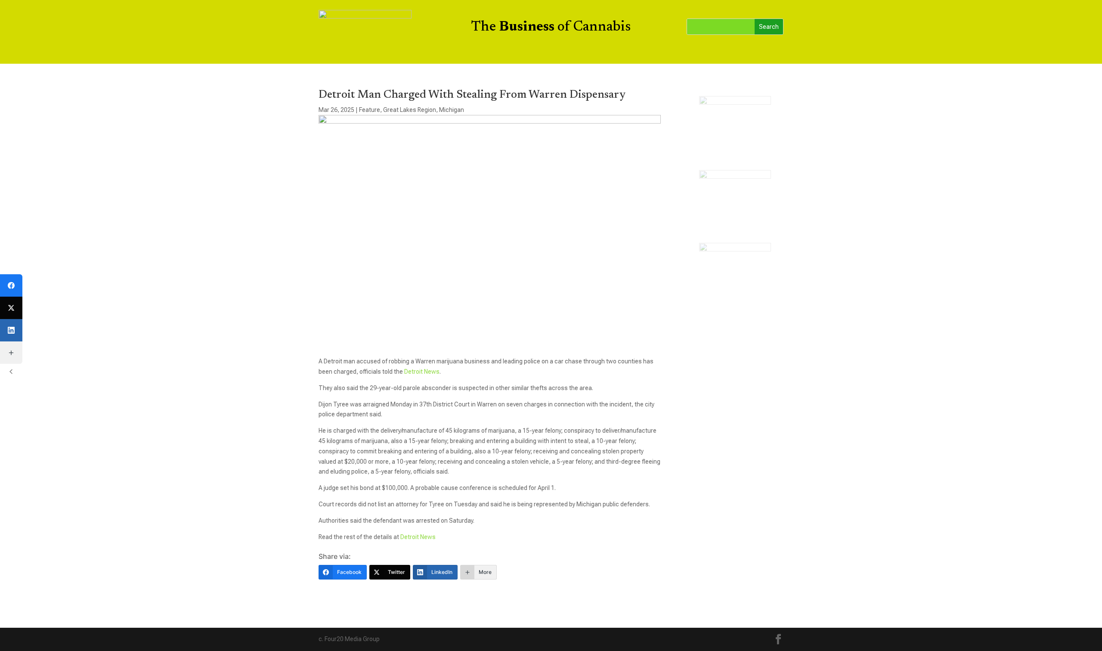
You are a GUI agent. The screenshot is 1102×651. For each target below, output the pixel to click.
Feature (369, 109)
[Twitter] (11, 308)
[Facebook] (11, 285)
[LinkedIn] (11, 330)
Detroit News (422, 371)
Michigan (451, 109)
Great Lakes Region (409, 109)
